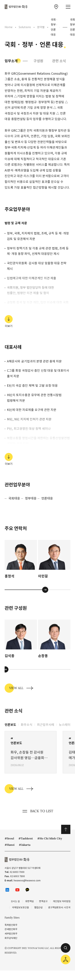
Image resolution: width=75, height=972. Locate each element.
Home (8, 27)
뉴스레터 (64, 725)
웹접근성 (38, 907)
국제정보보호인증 (20, 907)
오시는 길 (15, 901)
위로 (65, 829)
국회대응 (14, 498)
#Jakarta (24, 845)
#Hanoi (9, 845)
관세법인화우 (11, 929)
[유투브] (17, 890)
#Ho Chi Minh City (49, 838)
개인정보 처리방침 (61, 901)
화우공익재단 (11, 938)
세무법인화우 (11, 933)
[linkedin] (7, 890)
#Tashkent (25, 838)
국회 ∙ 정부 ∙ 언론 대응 (54, 27)
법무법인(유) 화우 (16, 6)
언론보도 (10, 725)
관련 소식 (59, 61)
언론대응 (47, 498)
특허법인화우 (11, 924)
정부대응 (31, 498)
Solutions (25, 27)
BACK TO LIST (41, 811)
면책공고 (43, 901)
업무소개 (11, 61)
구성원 (38, 61)
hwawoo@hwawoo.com (27, 880)
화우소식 (26, 725)
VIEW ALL (16, 688)
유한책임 (29, 901)
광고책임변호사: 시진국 (59, 907)
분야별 (41, 27)
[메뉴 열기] (68, 7)
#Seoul (9, 838)
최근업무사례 (45, 725)
